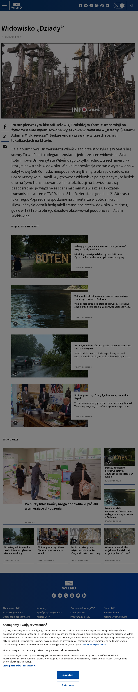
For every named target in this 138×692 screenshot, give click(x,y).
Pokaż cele (67, 685)
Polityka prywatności (95, 644)
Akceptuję (68, 675)
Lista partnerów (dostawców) (19, 665)
